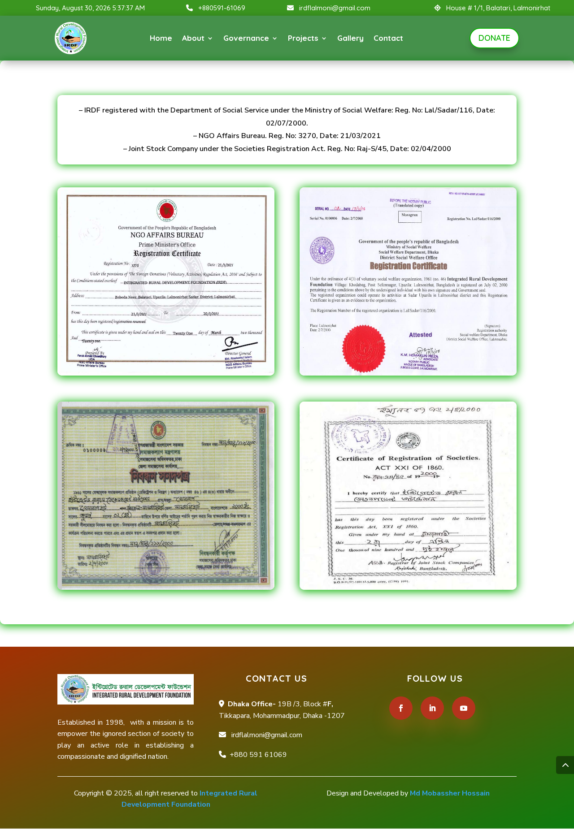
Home (161, 38)
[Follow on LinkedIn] (432, 708)
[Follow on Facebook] (401, 708)
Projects (303, 38)
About (193, 38)
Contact (388, 38)
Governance (246, 38)
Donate (494, 38)
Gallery (350, 38)
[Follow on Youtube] (463, 708)
